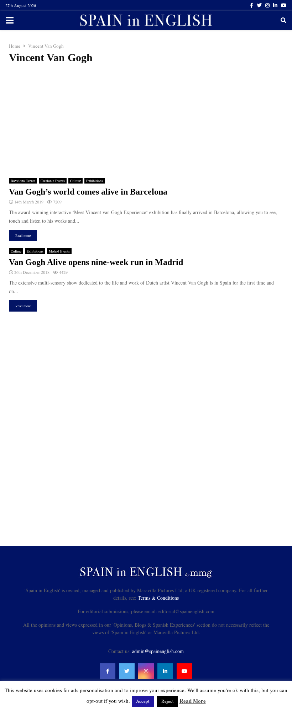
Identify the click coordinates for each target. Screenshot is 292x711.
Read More (192, 701)
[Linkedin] (165, 671)
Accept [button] (143, 701)
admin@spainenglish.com (158, 651)
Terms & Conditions (158, 597)
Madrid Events (59, 251)
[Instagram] (146, 671)
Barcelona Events (23, 180)
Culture (75, 180)
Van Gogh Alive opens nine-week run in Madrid (96, 262)
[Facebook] (107, 671)
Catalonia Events (53, 180)
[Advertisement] (146, 121)
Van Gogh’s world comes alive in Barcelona (88, 191)
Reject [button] (167, 701)
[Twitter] (127, 671)
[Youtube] (184, 671)
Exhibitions (94, 180)
